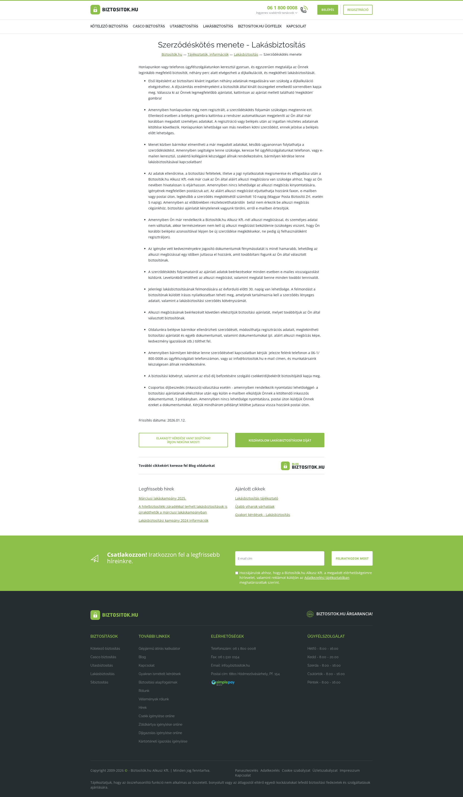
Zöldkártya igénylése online (160, 724)
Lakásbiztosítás (218, 26)
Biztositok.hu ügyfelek (260, 26)
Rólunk (144, 691)
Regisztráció (357, 9)
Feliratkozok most (352, 558)
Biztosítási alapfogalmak (158, 682)
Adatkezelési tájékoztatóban (326, 577)
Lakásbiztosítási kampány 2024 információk (173, 520)
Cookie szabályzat (296, 770)
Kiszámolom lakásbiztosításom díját (280, 440)
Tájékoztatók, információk (208, 54)
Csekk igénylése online (157, 716)
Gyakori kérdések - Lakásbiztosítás (262, 514)
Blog (142, 657)
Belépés (327, 9)
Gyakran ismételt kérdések (160, 674)
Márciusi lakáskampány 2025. (162, 498)
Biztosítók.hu (172, 54)
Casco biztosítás (149, 26)
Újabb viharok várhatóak (254, 506)
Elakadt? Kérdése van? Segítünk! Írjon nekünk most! (183, 440)
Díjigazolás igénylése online (160, 733)
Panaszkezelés (246, 770)
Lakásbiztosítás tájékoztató (256, 498)
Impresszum (350, 770)
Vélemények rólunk (154, 699)
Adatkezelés (270, 770)
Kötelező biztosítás (109, 26)
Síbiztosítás (99, 682)
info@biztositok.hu (236, 665)
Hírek (143, 708)
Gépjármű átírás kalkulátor (159, 648)
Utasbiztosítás (184, 26)
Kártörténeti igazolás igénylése (163, 741)
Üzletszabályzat (325, 770)
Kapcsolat (296, 26)
